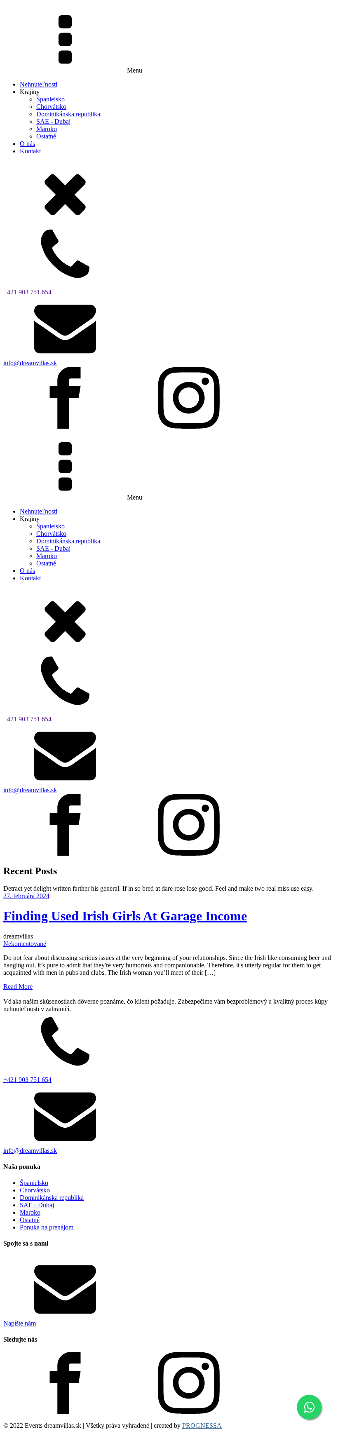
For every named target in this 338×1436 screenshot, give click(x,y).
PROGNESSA (202, 1425)
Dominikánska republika (68, 113)
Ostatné (46, 136)
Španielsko (50, 99)
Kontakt (30, 151)
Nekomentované (24, 943)
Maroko (46, 128)
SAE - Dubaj (53, 121)
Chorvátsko (51, 106)
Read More (18, 986)
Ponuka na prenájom (46, 1227)
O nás (27, 143)
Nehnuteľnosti (38, 84)
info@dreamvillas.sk (30, 362)
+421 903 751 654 (27, 292)
